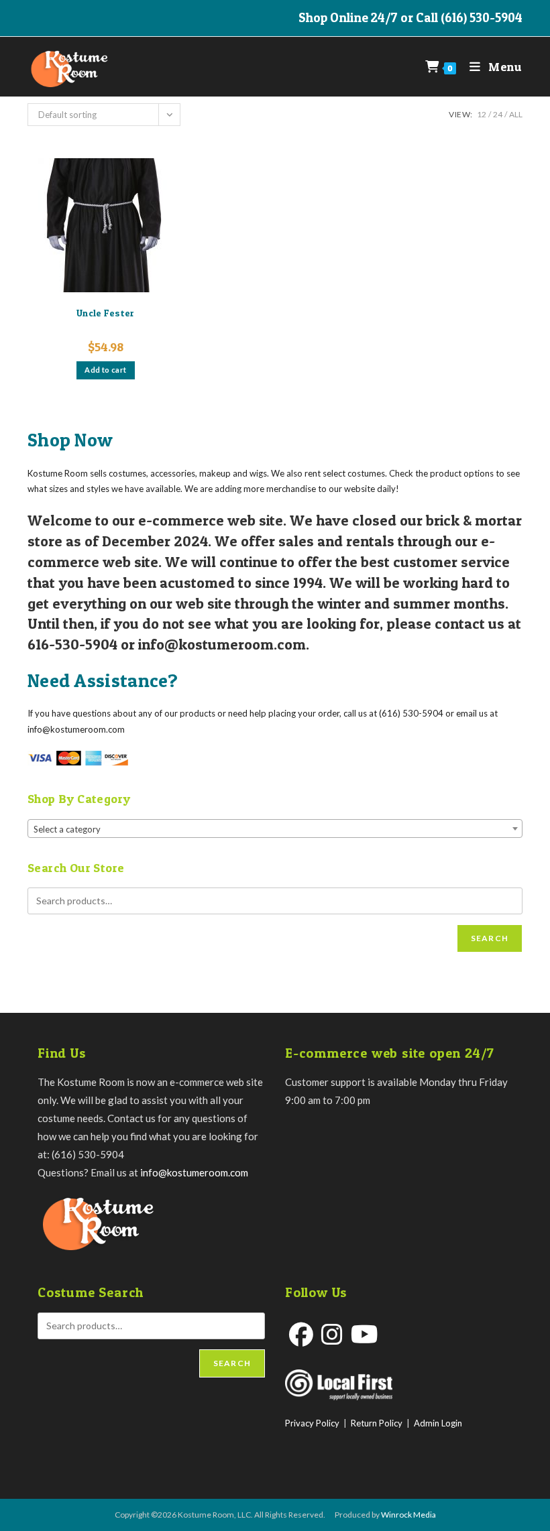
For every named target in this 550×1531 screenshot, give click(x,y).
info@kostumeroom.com (194, 1172)
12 (481, 114)
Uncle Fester (105, 312)
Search (489, 938)
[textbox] (275, 829)
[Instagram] (332, 1334)
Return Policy (376, 1423)
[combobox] (275, 828)
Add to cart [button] (105, 369)
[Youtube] (364, 1334)
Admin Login (438, 1423)
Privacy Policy (312, 1423)
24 (497, 114)
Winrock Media (408, 1515)
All (515, 114)
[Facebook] (301, 1334)
